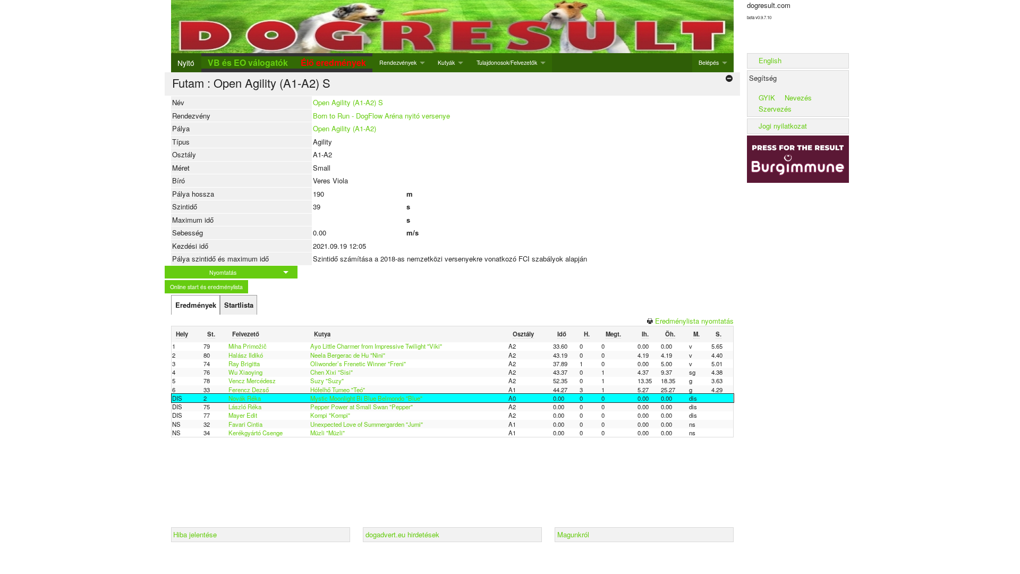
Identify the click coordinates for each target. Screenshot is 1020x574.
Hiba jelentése (195, 534)
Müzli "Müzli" (327, 432)
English (770, 60)
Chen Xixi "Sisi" (331, 372)
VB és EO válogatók (248, 62)
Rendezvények (397, 62)
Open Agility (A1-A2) (344, 128)
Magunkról (573, 534)
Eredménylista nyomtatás (694, 321)
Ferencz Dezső (248, 389)
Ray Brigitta (244, 363)
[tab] (195, 305)
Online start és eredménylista (206, 287)
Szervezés (775, 109)
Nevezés (798, 97)
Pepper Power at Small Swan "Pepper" (361, 406)
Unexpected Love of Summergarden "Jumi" (366, 424)
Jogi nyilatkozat (783, 126)
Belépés (709, 62)
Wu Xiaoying (245, 372)
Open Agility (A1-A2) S (348, 102)
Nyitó (185, 62)
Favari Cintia (245, 424)
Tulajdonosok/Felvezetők (507, 62)
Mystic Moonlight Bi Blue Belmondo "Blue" (366, 398)
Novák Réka (244, 398)
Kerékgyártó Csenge (255, 432)
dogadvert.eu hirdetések (402, 534)
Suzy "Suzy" (327, 380)
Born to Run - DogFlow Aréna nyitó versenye (381, 116)
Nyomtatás (222, 272)
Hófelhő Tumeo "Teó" (337, 389)
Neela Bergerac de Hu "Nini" (347, 355)
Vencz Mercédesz (252, 380)
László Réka (244, 406)
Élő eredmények (333, 62)
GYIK (767, 97)
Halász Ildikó (245, 355)
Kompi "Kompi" (330, 415)
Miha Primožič (247, 346)
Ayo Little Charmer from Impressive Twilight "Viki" (376, 346)
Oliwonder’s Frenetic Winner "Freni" (358, 363)
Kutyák (446, 62)
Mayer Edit (242, 415)
